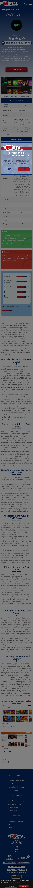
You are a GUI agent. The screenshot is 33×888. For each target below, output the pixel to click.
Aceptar (23, 886)
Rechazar (11, 886)
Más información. (15, 883)
